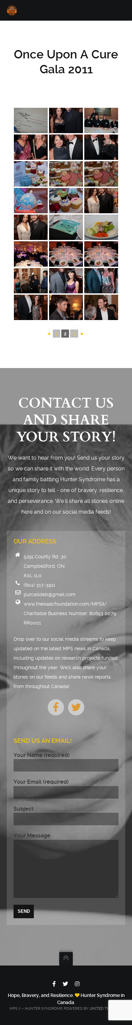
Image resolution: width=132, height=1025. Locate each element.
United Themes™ (106, 1008)
